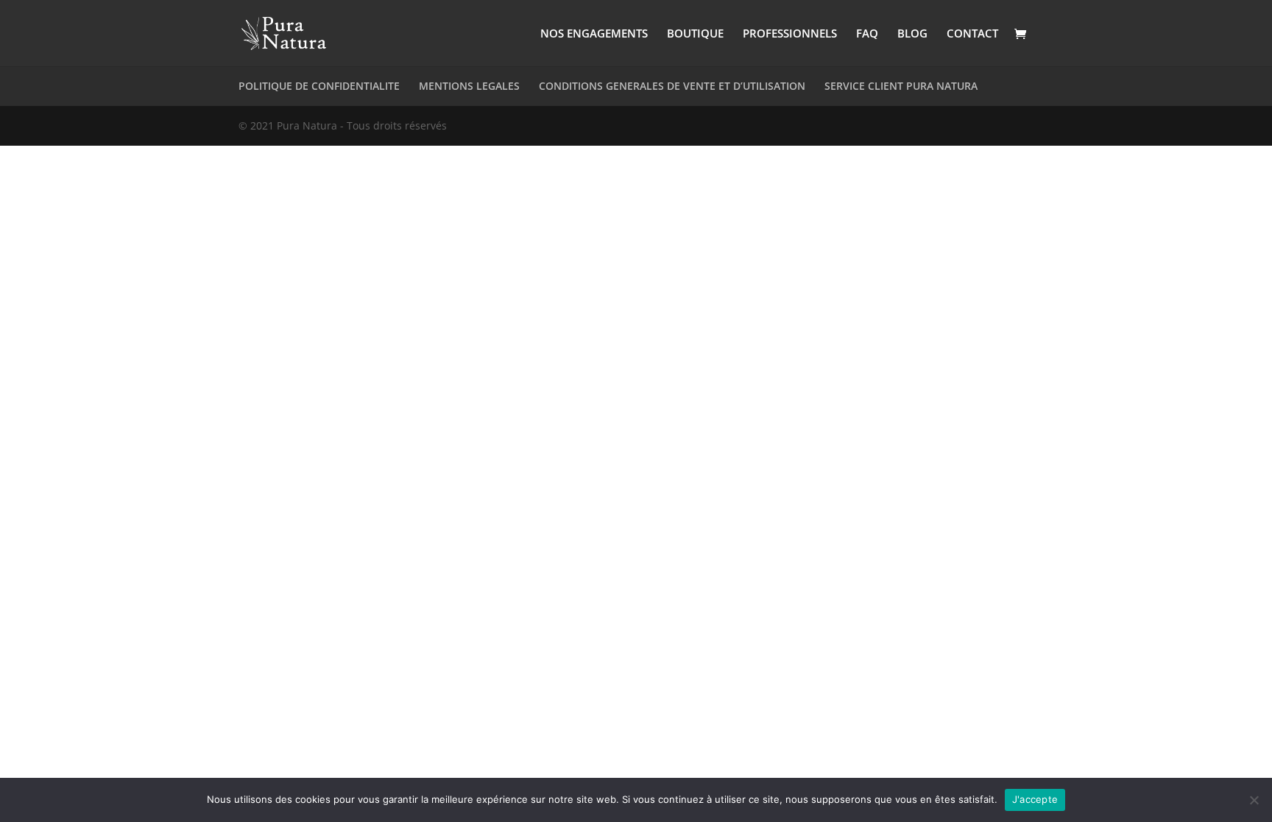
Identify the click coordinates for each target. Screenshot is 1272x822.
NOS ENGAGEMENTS (594, 34)
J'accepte (1035, 799)
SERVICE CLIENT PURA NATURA (901, 86)
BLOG (912, 34)
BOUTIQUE (695, 34)
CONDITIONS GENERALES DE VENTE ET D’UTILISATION (672, 86)
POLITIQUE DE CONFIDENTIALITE (319, 86)
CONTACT (972, 34)
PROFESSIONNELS (790, 34)
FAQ (867, 34)
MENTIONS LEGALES (469, 86)
